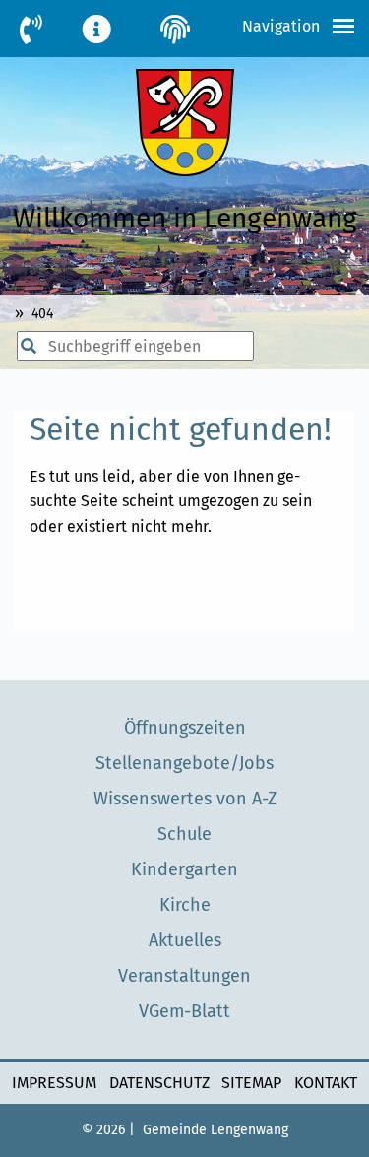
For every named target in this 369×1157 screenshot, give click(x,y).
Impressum (54, 1082)
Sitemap (251, 1082)
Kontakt (325, 1082)
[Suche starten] (21, 346)
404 (42, 313)
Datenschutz (159, 1082)
